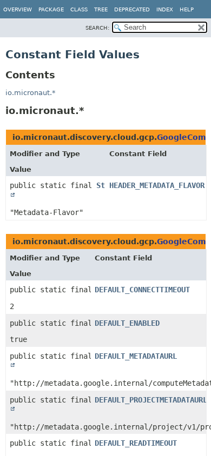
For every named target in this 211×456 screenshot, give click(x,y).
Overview (17, 9)
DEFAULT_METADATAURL (136, 356)
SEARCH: (97, 28)
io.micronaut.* (30, 93)
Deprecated (132, 9)
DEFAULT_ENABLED (127, 323)
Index (164, 9)
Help (187, 9)
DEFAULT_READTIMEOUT (136, 443)
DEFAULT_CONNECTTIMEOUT (142, 289)
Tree (101, 9)
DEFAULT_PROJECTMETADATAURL (151, 399)
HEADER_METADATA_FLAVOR (157, 185)
